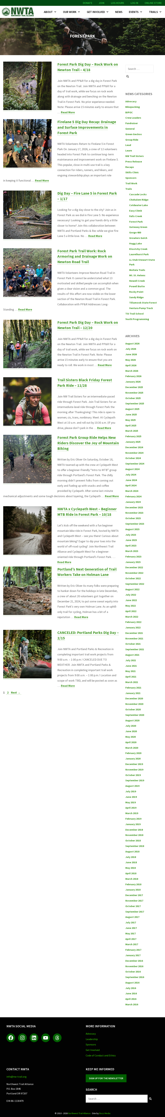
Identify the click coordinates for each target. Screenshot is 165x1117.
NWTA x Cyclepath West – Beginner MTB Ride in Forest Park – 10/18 (87, 511)
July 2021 (130, 660)
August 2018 (132, 851)
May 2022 (130, 605)
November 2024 (134, 452)
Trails (153, 12)
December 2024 (134, 447)
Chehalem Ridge (138, 199)
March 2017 (131, 944)
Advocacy (130, 101)
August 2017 (132, 917)
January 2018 (133, 889)
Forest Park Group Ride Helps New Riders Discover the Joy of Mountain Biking (88, 443)
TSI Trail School (134, 313)
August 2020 (132, 720)
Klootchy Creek (138, 249)
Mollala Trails (137, 270)
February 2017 (133, 949)
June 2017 (131, 928)
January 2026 (133, 381)
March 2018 (131, 878)
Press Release (133, 161)
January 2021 (133, 693)
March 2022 (131, 616)
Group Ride (131, 139)
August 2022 (132, 589)
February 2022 (133, 622)
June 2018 (131, 862)
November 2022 (134, 572)
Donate (87, 3)
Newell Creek (137, 280)
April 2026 (130, 365)
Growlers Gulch (138, 238)
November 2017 (134, 900)
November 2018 (134, 835)
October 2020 (133, 709)
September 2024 (134, 463)
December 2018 (134, 829)
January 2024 (133, 501)
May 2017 (130, 933)
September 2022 (134, 583)
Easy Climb (135, 210)
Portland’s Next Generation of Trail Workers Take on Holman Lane (86, 572)
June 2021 (131, 665)
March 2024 (131, 490)
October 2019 (133, 775)
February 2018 (133, 884)
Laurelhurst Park (139, 254)
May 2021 (130, 671)
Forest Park (136, 221)
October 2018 (133, 840)
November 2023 (134, 512)
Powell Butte (137, 286)
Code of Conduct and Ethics (101, 1055)
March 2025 (131, 430)
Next (15, 692)
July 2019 (130, 791)
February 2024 (133, 496)
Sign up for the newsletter (106, 1078)
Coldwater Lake (138, 205)
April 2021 (130, 676)
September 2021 (134, 649)
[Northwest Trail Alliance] (18, 12)
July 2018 (130, 857)
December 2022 (134, 567)
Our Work (69, 12)
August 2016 (132, 982)
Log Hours (117, 3)
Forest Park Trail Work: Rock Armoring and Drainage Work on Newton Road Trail (84, 256)
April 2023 (130, 545)
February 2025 (133, 436)
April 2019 (130, 807)
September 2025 (134, 403)
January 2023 (133, 562)
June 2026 (131, 354)
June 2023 (131, 540)
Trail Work (131, 183)
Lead (128, 145)
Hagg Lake (135, 243)
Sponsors (130, 177)
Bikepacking (132, 106)
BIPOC (129, 112)
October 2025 (133, 398)
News (118, 12)
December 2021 (134, 633)
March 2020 (131, 747)
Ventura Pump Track (141, 308)
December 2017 (134, 895)
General (130, 128)
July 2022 (130, 594)
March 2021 (131, 682)
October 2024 (133, 458)
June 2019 (131, 796)
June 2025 (131, 414)
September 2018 (134, 846)
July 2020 (130, 725)
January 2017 (133, 955)
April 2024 (130, 485)
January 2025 (133, 441)
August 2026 (132, 343)
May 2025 (130, 420)
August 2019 (132, 785)
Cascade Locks (138, 194)
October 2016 (133, 971)
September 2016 (134, 977)
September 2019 (134, 780)
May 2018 (130, 867)
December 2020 (134, 698)
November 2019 (134, 769)
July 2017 (130, 922)
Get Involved (96, 12)
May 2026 (130, 359)
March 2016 (131, 1004)
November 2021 (134, 638)
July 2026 (130, 348)
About (48, 12)
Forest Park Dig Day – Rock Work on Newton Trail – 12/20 (87, 325)
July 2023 (130, 534)
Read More (68, 112)
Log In (134, 3)
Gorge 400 (135, 232)
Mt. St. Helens (137, 275)
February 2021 (133, 687)
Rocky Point (136, 291)
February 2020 (133, 753)
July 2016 (130, 988)
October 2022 (133, 578)
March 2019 (131, 813)
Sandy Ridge (136, 297)
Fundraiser (131, 123)
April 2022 (130, 611)
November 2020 (134, 703)
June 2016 (131, 993)
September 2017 (134, 911)
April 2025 (130, 425)
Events (134, 12)
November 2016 (134, 966)
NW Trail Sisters (134, 156)
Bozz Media (104, 1113)
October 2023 (133, 518)
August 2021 (132, 654)
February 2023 (133, 556)
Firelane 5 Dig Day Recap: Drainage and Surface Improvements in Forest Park (86, 127)
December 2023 (134, 507)
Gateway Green (138, 227)
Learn (128, 150)
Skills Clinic (132, 172)
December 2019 (134, 764)
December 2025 (134, 387)
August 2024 (132, 469)
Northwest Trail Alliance (79, 1113)
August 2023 (132, 529)
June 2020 (131, 731)
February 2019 (133, 818)
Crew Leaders (133, 117)
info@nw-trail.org (16, 1076)
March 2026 (131, 370)
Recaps (129, 167)
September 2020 (134, 714)
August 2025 (132, 409)
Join (101, 3)
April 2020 (130, 742)
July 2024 (130, 474)
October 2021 (133, 643)
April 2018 (130, 873)
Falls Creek (135, 216)
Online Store (153, 3)
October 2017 (133, 906)
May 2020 (130, 736)
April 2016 (130, 998)
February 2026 (133, 376)
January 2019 (133, 824)
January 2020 (133, 758)
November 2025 (134, 392)
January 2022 (133, 627)
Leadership (92, 1039)
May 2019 (130, 802)
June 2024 (131, 480)
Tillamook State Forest (143, 302)
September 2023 (134, 523)
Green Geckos (133, 134)
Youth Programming (137, 319)
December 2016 (134, 960)
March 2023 (131, 551)
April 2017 (130, 939)
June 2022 (131, 600)
